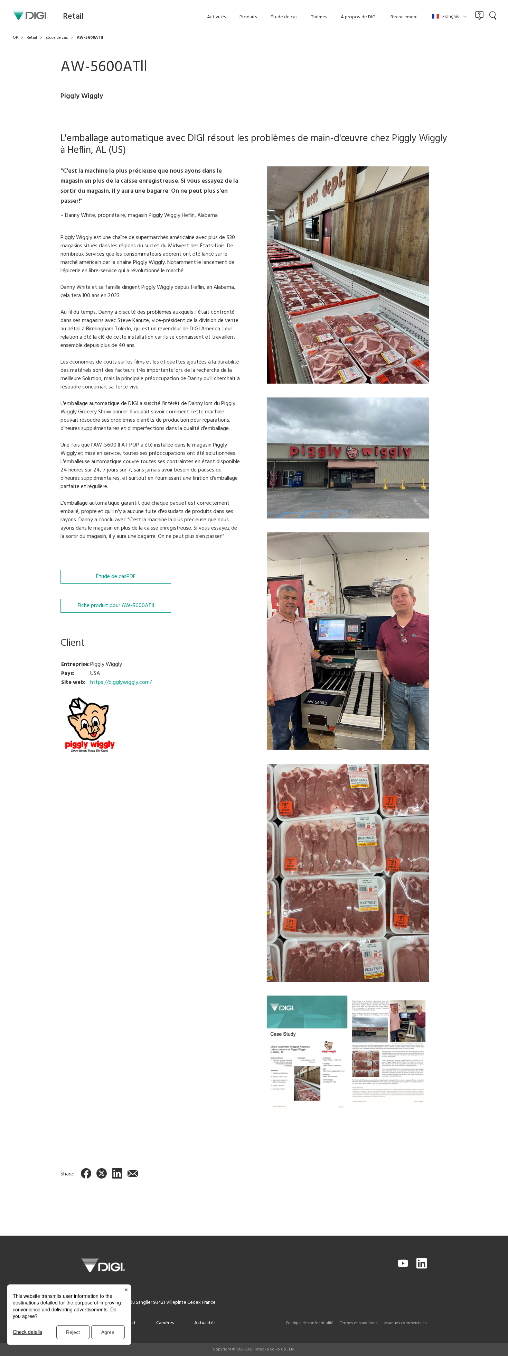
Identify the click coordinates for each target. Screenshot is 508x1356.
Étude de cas (115, 576)
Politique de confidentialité (309, 1323)
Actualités (204, 1323)
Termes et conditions (359, 1323)
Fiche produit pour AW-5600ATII (116, 605)
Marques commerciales (405, 1323)
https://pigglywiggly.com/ (121, 682)
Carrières (165, 1323)
